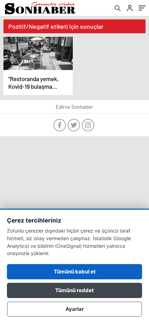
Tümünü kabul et (75, 271)
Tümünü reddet (74, 290)
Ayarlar (74, 309)
